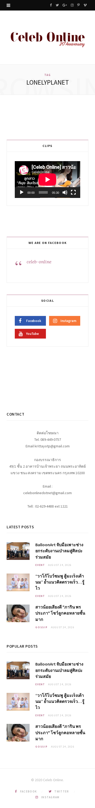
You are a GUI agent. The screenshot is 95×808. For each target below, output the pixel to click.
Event (40, 565)
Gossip (41, 627)
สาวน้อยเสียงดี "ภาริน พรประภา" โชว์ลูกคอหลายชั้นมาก (60, 613)
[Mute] (65, 192)
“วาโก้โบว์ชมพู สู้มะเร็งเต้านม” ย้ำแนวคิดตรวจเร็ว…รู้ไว (59, 582)
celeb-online (39, 262)
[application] (47, 179)
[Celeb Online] (47, 38)
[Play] (21, 192)
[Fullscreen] (73, 192)
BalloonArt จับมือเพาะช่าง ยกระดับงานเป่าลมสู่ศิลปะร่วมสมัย (59, 550)
